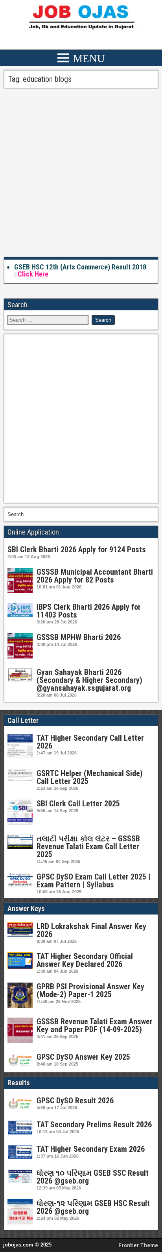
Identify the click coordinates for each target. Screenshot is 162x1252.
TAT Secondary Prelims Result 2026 (94, 1124)
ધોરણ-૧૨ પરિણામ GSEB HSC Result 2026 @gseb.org (93, 1207)
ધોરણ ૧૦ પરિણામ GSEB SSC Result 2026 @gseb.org (93, 1177)
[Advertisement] (81, 173)
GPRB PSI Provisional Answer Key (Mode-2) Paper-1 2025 (90, 990)
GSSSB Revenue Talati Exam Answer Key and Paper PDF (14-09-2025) (95, 1025)
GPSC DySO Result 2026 (75, 1100)
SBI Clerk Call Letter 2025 (78, 803)
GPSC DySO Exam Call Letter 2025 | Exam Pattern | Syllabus (94, 880)
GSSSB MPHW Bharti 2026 (79, 637)
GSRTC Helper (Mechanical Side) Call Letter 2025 (90, 777)
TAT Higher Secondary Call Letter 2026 (90, 741)
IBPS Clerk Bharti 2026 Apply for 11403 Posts (89, 611)
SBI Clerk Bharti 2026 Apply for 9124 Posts (76, 549)
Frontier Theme (138, 1245)
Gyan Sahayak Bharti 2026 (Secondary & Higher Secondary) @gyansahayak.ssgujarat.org (89, 680)
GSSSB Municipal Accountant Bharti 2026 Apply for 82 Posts (95, 576)
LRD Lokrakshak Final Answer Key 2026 (91, 930)
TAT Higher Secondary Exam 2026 (91, 1149)
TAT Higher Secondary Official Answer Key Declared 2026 (85, 960)
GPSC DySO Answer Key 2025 (83, 1057)
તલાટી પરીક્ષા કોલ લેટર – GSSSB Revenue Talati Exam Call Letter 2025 (88, 846)
